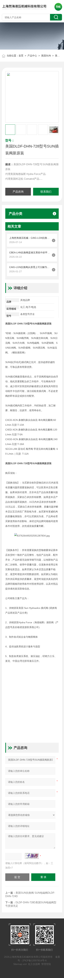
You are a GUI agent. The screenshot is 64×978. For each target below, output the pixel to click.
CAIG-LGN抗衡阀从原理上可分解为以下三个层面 (29, 267)
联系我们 (45, 191)
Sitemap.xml (20, 964)
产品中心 (32, 55)
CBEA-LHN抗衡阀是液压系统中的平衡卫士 (29, 252)
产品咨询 (18, 191)
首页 (21, 55)
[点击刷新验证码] (32, 856)
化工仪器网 (34, 964)
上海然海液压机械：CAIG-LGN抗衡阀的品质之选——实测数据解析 (29, 237)
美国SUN (46, 55)
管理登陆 (46, 964)
